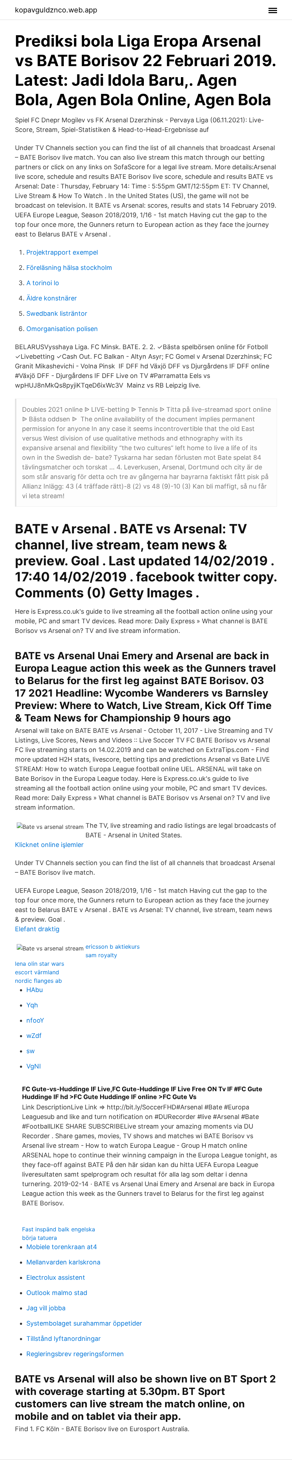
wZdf (34, 1035)
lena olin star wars (39, 963)
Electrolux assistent (55, 1277)
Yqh (32, 1005)
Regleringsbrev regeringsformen (75, 1354)
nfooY (35, 1020)
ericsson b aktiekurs (112, 946)
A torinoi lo (42, 283)
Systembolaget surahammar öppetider (84, 1323)
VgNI (33, 1066)
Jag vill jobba (46, 1308)
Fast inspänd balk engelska (58, 1229)
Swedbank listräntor (56, 313)
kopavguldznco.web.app (56, 10)
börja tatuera (39, 1237)
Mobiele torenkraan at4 (61, 1247)
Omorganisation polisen (62, 328)
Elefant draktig (37, 929)
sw (30, 1051)
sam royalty (101, 955)
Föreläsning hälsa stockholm (69, 267)
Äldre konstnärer (51, 298)
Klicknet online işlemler (49, 844)
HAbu (34, 989)
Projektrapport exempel (62, 252)
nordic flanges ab (38, 980)
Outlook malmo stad (56, 1292)
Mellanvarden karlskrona (63, 1262)
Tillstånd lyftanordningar (63, 1338)
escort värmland (37, 972)
